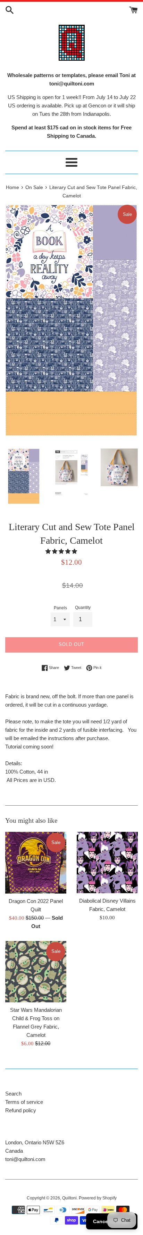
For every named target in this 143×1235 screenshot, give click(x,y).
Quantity (83, 607)
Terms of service (24, 1102)
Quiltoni (69, 1198)
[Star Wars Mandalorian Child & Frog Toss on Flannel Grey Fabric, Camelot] (35, 971)
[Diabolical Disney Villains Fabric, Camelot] (107, 862)
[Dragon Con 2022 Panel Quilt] (35, 862)
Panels (60, 607)
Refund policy (20, 1110)
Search (13, 1094)
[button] (61, 551)
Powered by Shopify (98, 1198)
